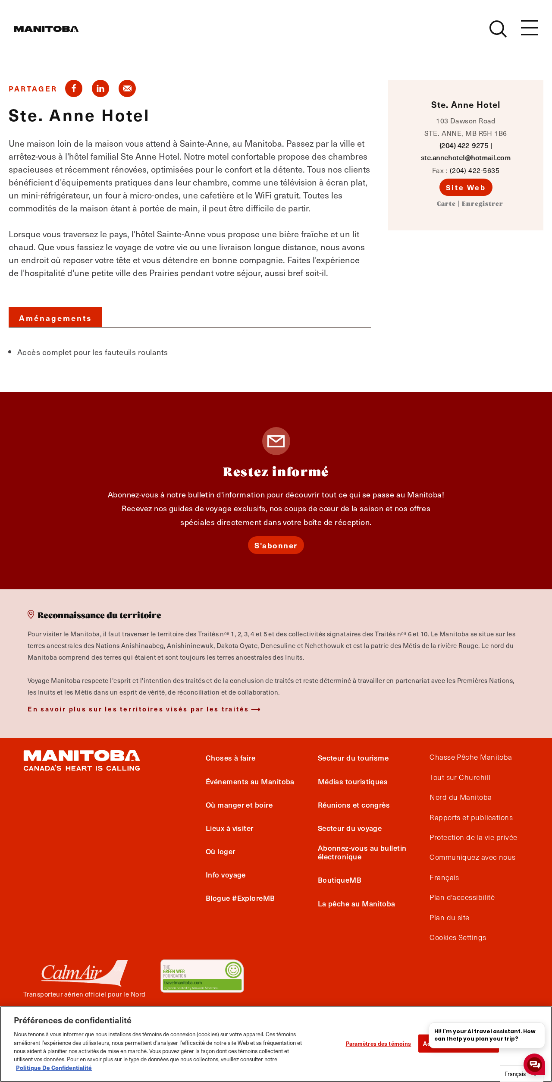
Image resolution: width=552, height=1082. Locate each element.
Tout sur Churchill (460, 777)
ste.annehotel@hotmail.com (466, 157)
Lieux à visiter (230, 828)
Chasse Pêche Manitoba (471, 757)
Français (444, 877)
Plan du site (449, 917)
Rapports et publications (471, 817)
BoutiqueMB (340, 879)
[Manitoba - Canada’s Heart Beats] (46, 29)
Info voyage (226, 874)
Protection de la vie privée (473, 837)
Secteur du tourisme (353, 757)
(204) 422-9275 (463, 145)
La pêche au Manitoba (356, 903)
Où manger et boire (239, 804)
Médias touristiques (353, 781)
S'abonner (276, 545)
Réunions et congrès (354, 804)
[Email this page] (127, 88)
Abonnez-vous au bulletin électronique (362, 852)
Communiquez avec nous (472, 857)
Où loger (220, 851)
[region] (276, 1044)
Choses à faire (230, 757)
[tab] (55, 317)
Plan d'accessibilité (462, 897)
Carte (446, 204)
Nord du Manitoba (461, 797)
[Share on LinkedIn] (100, 88)
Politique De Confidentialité (54, 1067)
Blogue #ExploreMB (240, 897)
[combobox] (521, 1073)
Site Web (466, 187)
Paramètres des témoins (378, 1043)
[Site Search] (498, 29)
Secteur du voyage (350, 828)
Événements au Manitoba (250, 781)
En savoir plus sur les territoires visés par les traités (138, 708)
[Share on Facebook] (73, 88)
